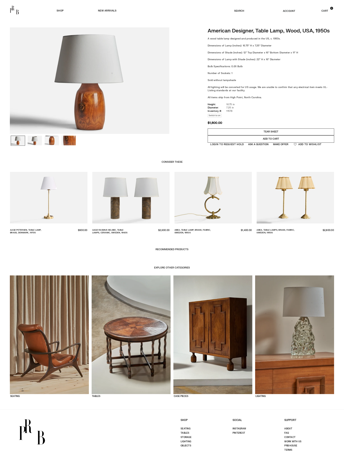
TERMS (288, 450)
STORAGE (186, 437)
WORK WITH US (292, 441)
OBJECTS (186, 445)
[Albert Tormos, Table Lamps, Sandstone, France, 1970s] (295, 199)
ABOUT (288, 428)
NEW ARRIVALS (107, 10)
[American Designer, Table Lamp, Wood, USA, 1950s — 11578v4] (68, 141)
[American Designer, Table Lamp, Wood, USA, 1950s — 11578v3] (52, 141)
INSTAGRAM (239, 428)
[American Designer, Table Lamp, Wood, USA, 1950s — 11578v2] (35, 141)
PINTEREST (239, 433)
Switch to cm (214, 115)
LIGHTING (186, 441)
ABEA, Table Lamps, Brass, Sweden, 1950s (24, 231)
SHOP (60, 10)
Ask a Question (258, 144)
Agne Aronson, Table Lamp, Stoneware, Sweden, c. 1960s (108, 231)
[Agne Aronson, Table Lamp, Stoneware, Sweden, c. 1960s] (131, 199)
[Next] (165, 70)
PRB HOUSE (290, 445)
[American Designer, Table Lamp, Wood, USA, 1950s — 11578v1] (18, 141)
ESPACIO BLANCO (166, 11)
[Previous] (14, 70)
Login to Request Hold (227, 144)
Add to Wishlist (309, 144)
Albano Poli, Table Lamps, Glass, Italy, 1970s (193, 231)
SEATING (185, 428)
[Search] (239, 10)
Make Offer (280, 144)
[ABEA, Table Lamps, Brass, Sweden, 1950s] (48, 199)
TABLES (185, 433)
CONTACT (289, 437)
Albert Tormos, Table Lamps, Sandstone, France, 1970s (273, 231)
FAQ (286, 433)
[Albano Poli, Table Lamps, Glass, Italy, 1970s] (213, 199)
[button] (318, 10)
